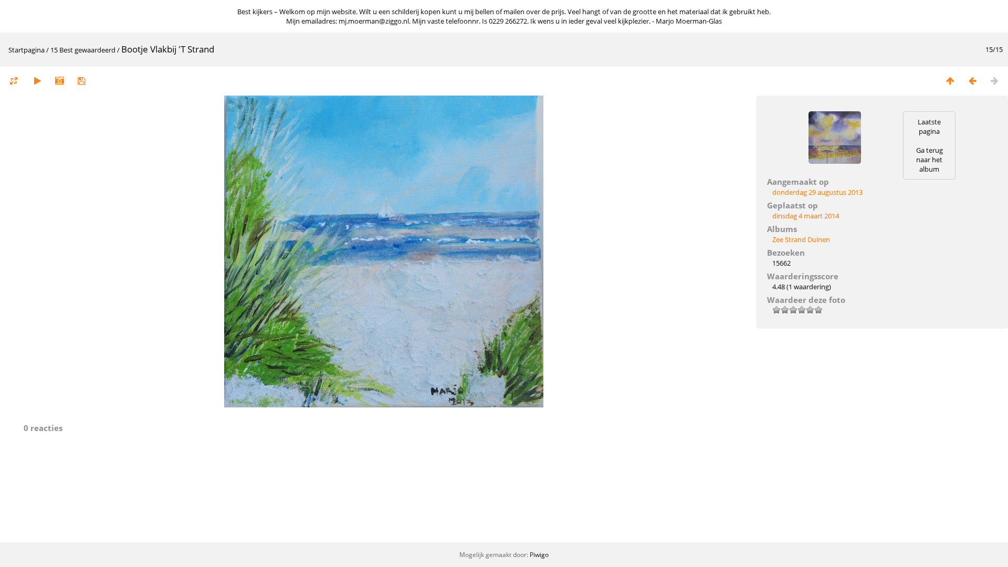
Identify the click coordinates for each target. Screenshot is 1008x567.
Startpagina (26, 50)
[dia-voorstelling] (37, 81)
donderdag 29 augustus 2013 (817, 192)
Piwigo (539, 554)
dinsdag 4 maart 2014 (805, 215)
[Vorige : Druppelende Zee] (972, 81)
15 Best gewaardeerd (83, 50)
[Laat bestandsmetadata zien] (59, 81)
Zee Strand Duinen (801, 239)
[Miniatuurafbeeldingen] (950, 81)
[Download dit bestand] (81, 81)
